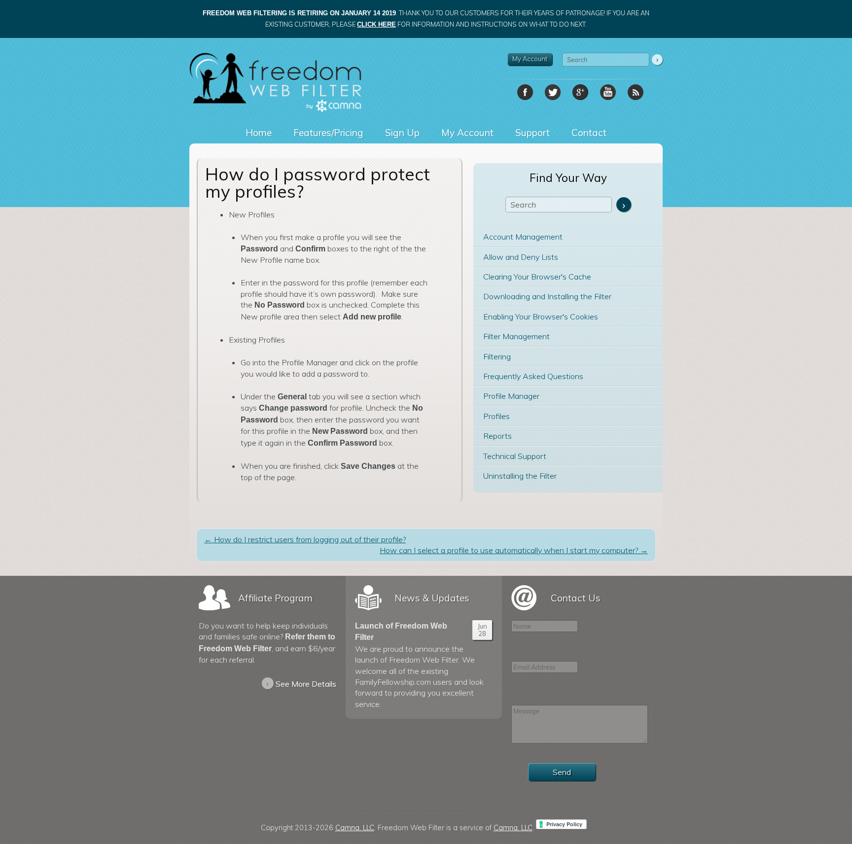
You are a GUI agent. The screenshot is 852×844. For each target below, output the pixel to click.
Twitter (553, 92)
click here (376, 24)
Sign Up (402, 133)
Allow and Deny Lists (520, 257)
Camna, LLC (354, 827)
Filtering (497, 356)
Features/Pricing (328, 133)
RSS (635, 92)
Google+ (580, 92)
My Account (529, 59)
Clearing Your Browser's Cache (537, 276)
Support (532, 133)
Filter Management (516, 336)
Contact (588, 133)
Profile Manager (511, 396)
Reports (497, 436)
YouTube (608, 92)
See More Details (301, 683)
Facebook (525, 92)
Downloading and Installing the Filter (547, 296)
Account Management (523, 237)
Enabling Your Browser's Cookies (540, 316)
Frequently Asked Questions (533, 376)
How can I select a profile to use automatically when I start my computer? (514, 550)
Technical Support (514, 456)
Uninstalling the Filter (520, 476)
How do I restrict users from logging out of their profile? (305, 539)
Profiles (496, 416)
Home (259, 133)
